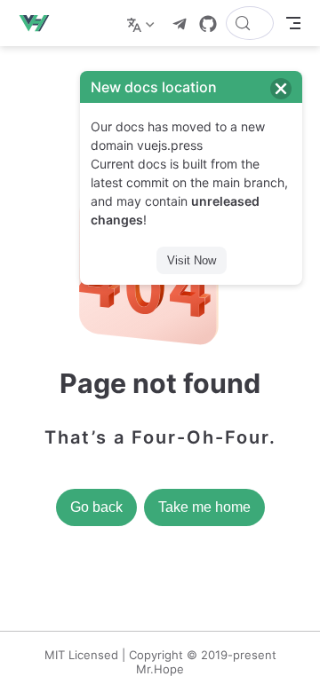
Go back (96, 507)
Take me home (204, 507)
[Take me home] (39, 23)
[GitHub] (208, 24)
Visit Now (191, 260)
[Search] (250, 23)
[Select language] (143, 23)
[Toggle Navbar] (293, 23)
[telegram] (179, 24)
